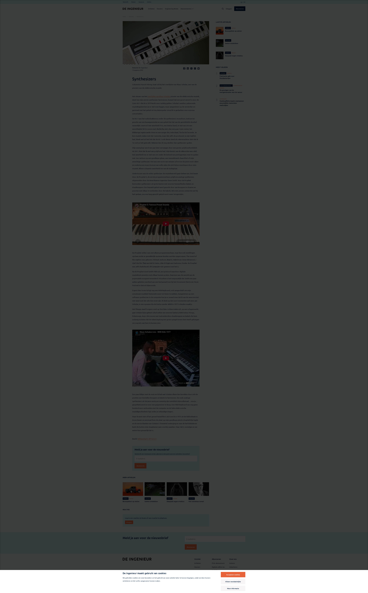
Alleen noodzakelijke (233, 581)
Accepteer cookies (233, 575)
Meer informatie (233, 588)
